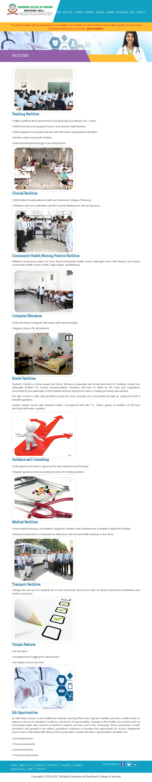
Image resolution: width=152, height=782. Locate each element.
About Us (25, 765)
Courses (39, 765)
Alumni (110, 12)
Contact (140, 12)
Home (58, 12)
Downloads (122, 12)
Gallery (100, 12)
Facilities (89, 12)
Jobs (132, 12)
